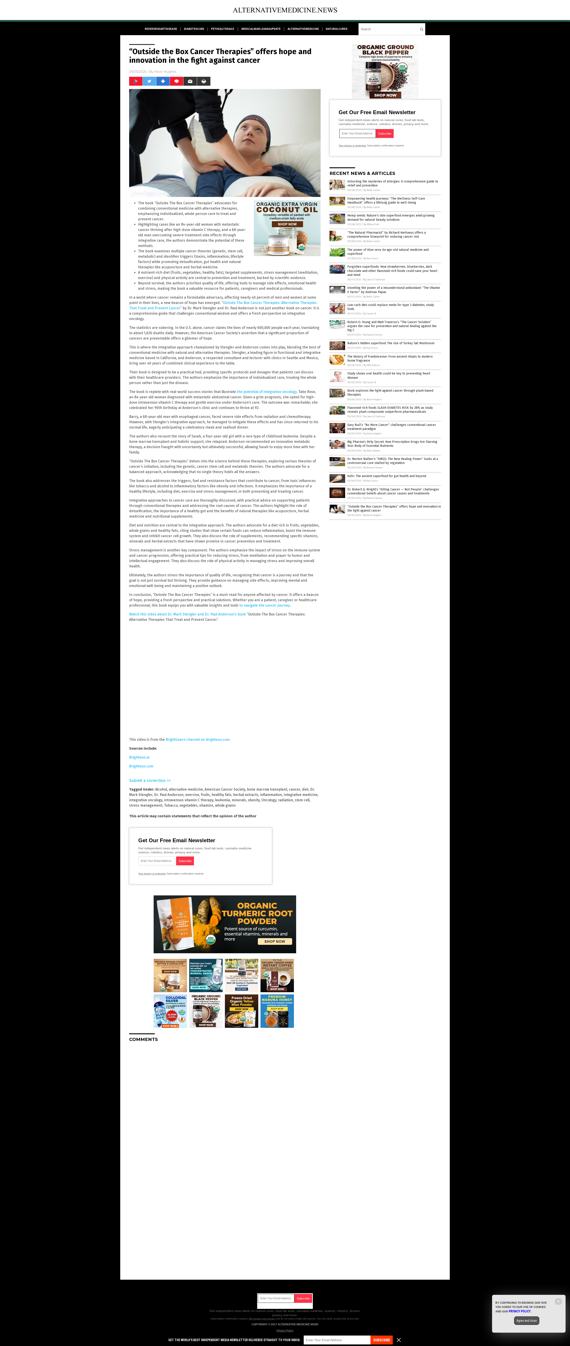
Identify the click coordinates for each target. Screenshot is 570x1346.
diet (305, 789)
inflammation (271, 795)
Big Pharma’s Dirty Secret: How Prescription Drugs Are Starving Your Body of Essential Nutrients (392, 444)
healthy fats (221, 795)
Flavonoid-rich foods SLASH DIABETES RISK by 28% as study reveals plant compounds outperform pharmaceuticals (390, 410)
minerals (239, 800)
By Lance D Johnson (374, 279)
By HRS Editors (372, 365)
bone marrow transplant (267, 789)
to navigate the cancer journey (264, 605)
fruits (205, 795)
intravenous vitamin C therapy (188, 800)
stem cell (302, 800)
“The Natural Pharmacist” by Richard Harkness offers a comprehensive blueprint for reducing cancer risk (386, 235)
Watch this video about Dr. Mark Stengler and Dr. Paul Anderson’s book (187, 614)
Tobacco (171, 805)
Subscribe (381, 1340)
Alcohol (161, 789)
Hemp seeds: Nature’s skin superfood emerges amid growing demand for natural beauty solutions (391, 217)
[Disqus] (225, 1101)
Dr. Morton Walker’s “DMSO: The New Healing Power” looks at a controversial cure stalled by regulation (392, 461)
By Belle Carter (372, 190)
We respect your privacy (262, 1318)
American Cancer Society (225, 789)
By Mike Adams (372, 450)
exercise (192, 795)
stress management (145, 805)
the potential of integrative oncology (267, 392)
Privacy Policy (285, 1330)
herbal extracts (245, 795)
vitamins (206, 805)
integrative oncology (145, 800)
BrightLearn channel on (197, 739)
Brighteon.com (141, 766)
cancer (294, 789)
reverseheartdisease (161, 28)
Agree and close (527, 1320)
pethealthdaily (222, 28)
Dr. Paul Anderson (168, 795)
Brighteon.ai (139, 757)
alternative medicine (186, 789)
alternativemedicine (303, 28)
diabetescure (194, 28)
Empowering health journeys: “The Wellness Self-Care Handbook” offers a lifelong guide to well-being (386, 200)
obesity (254, 800)
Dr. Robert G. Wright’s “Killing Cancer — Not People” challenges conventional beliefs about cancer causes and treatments (393, 491)
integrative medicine (301, 795)
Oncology (268, 800)
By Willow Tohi (371, 224)
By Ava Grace (371, 258)
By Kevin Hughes (373, 399)
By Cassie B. (369, 313)
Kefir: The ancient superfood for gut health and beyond (386, 476)
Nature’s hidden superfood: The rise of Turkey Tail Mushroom (390, 343)
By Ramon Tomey (372, 334)
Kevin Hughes (165, 72)
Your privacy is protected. (152, 873)
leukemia (222, 800)
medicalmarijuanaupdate (261, 28)
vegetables (188, 805)
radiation (285, 800)
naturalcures (336, 28)
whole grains (225, 805)
